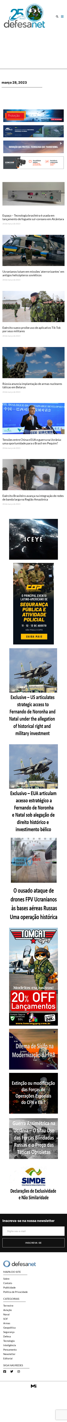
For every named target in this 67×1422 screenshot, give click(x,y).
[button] (57, 16)
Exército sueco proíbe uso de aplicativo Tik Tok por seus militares (31, 329)
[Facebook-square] (4, 1371)
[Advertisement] (33, 47)
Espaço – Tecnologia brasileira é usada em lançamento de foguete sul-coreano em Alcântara (33, 217)
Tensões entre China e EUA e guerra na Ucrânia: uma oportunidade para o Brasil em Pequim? (31, 441)
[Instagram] (18, 1371)
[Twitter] (11, 1371)
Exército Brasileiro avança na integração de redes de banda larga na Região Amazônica (33, 497)
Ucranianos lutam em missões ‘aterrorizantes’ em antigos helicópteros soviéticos (33, 273)
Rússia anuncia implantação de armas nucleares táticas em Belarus (32, 385)
